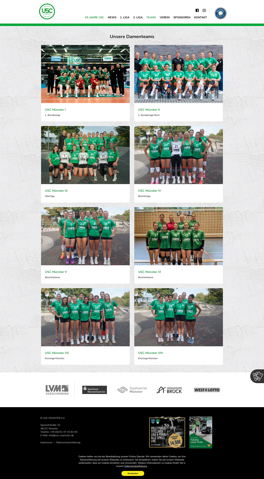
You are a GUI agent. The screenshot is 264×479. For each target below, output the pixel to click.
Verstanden (133, 473)
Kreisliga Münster (54, 358)
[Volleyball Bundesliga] (221, 13)
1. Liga (124, 17)
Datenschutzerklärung (68, 442)
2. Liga (138, 17)
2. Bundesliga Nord (148, 115)
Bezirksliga (144, 196)
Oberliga (49, 196)
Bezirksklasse (52, 277)
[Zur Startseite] (47, 11)
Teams (151, 17)
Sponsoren (181, 17)
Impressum (46, 442)
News (112, 17)
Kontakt (200, 17)
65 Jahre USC (94, 17)
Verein (165, 17)
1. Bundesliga (52, 115)
